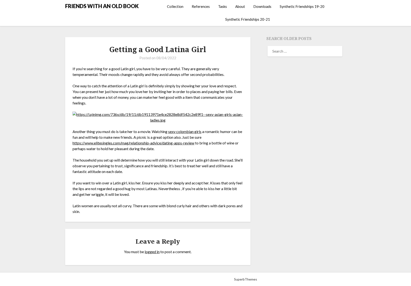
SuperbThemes (245, 279)
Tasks (222, 6)
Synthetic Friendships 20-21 (247, 19)
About (240, 6)
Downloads (262, 6)
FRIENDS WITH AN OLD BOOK (102, 6)
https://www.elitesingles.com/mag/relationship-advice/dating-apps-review (133, 143)
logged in (152, 251)
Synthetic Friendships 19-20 (302, 6)
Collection (175, 6)
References (201, 6)
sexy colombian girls (184, 131)
